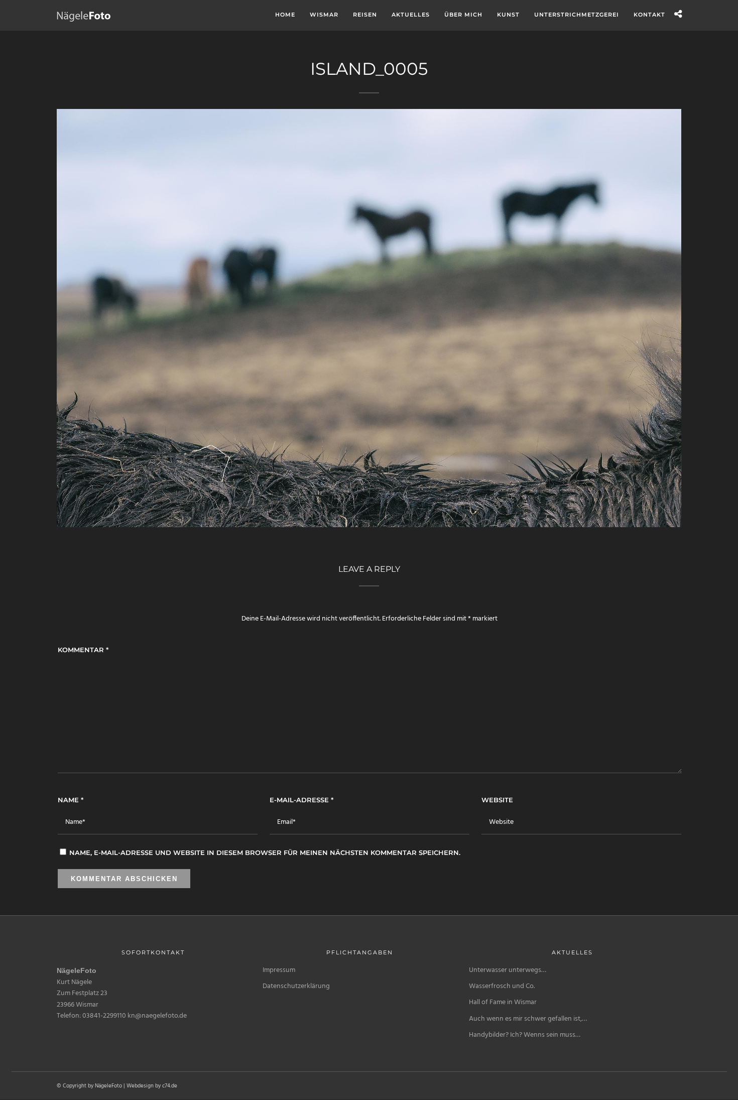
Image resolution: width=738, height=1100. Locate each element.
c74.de (169, 1085)
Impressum (279, 970)
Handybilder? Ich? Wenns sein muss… (524, 1035)
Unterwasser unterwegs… (507, 970)
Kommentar (83, 650)
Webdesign (140, 1085)
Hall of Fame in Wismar (503, 1002)
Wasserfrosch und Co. (502, 986)
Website (497, 800)
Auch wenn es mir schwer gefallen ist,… (528, 1019)
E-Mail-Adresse (301, 800)
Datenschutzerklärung (296, 986)
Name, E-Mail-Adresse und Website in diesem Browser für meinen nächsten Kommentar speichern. (264, 852)
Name (70, 800)
